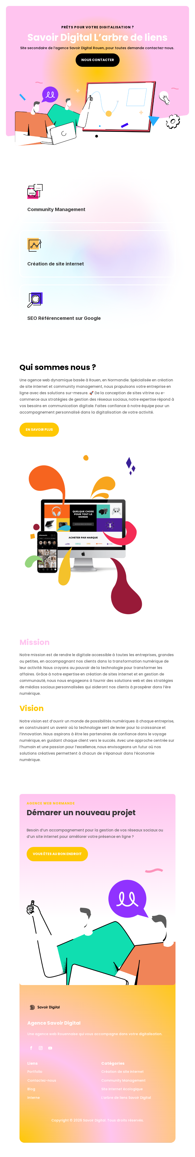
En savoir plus (39, 429)
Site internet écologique (122, 1089)
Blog (31, 1089)
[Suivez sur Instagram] (40, 1048)
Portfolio (34, 1071)
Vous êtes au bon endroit (57, 853)
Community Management (123, 1080)
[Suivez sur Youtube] (50, 1048)
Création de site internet (122, 1071)
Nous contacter (97, 59)
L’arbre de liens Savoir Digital (126, 1097)
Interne (33, 1097)
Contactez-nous (41, 1080)
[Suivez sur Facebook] (31, 1048)
